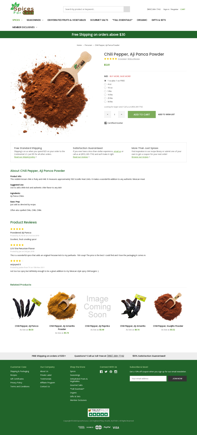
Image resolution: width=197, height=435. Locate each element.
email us (117, 151)
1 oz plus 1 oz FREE (116, 80)
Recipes (13, 375)
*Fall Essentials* (122, 20)
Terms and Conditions (19, 386)
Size (117, 76)
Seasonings (34, 20)
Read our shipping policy (24, 157)
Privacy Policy (16, 382)
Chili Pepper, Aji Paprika (97, 326)
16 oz (110, 87)
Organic (142, 20)
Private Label (45, 375)
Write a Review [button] (134, 59)
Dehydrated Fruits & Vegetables (67, 20)
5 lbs (110, 91)
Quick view (26, 306)
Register (174, 9)
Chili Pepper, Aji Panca (26, 326)
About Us (44, 371)
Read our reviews (80, 157)
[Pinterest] (110, 371)
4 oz (109, 84)
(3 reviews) (122, 59)
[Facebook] (101, 371)
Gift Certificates (17, 379)
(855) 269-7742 (154, 9)
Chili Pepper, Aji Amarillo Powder (62, 327)
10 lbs (110, 94)
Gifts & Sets (159, 20)
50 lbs (110, 101)
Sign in (166, 9)
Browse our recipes (140, 157)
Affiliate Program (47, 382)
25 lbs (110, 98)
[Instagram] (115, 371)
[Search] (127, 9)
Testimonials (45, 379)
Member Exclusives (23, 27)
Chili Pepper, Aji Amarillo (133, 326)
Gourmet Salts (99, 20)
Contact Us (45, 386)
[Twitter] (106, 371)
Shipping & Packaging (19, 371)
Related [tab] (20, 284)
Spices (16, 20)
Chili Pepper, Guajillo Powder (168, 326)
